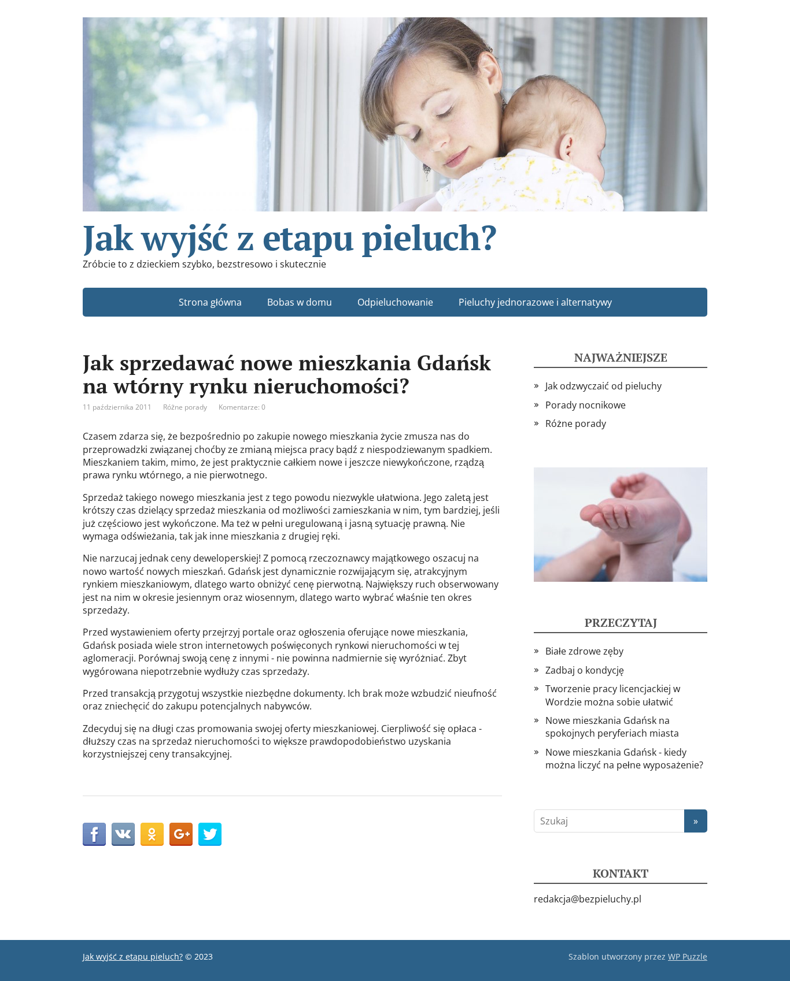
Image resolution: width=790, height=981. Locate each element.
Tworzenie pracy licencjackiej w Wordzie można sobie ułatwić (612, 695)
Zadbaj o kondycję (584, 670)
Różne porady (185, 407)
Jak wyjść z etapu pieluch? (289, 233)
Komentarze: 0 (242, 407)
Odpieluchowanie (395, 302)
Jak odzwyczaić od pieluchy (603, 386)
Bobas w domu (299, 302)
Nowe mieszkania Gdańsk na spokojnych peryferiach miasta (612, 727)
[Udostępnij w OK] (152, 834)
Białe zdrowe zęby (584, 651)
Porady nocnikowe (585, 405)
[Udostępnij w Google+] (181, 834)
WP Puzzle (687, 956)
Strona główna (210, 302)
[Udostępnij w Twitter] (210, 834)
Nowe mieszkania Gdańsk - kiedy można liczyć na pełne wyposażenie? (624, 758)
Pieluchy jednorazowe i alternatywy (535, 302)
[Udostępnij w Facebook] (94, 834)
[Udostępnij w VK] (123, 834)
